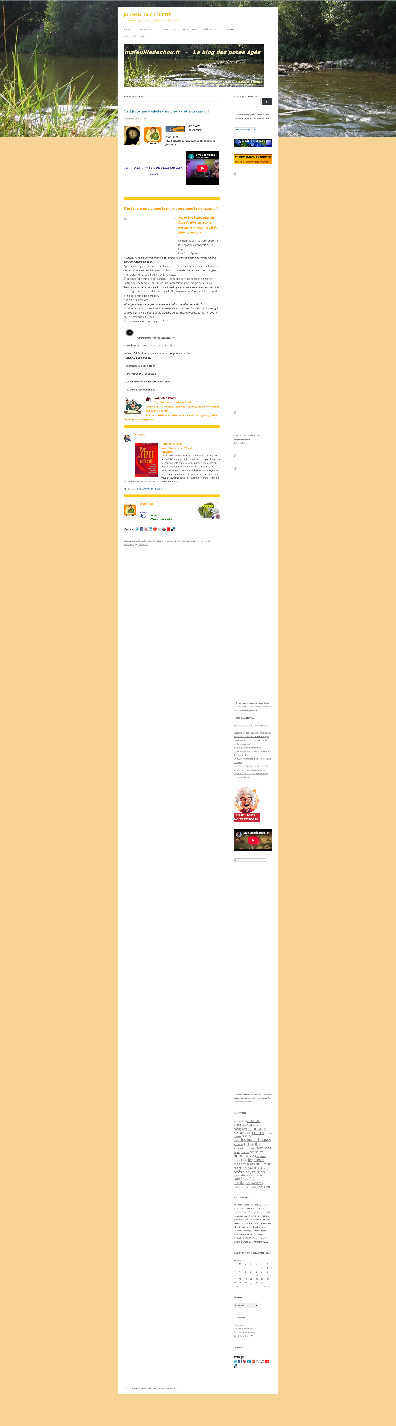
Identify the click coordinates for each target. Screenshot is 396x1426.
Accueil (127, 29)
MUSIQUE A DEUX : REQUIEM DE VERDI (251, 766)
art (251, 1124)
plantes (266, 1169)
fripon (237, 1152)
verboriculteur (239, 1187)
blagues (240, 1128)
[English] (244, 125)
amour (253, 1120)
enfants (252, 1143)
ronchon (258, 1175)
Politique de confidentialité (135, 1388)
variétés (257, 1183)
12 (246, 1275)
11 (240, 1275)
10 (235, 1275)
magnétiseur (244, 1164)
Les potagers (189, 29)
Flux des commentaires (244, 1332)
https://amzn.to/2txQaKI (149, 488)
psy (197, 540)
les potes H (169, 540)
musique (262, 1164)
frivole (245, 1152)
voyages (264, 1186)
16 (268, 1275)
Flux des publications (243, 1328)
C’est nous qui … (146, 29)
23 (268, 1278)
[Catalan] (235, 125)
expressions (242, 1148)
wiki (177, 540)
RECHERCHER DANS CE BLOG (247, 96)
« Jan (236, 1286)
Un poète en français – (244, 1230)
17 (235, 1278)
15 (262, 1275)
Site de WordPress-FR (243, 1336)
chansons (257, 1128)
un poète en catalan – (243, 1204)
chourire (239, 1133)
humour (241, 1156)
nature (240, 1168)
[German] (253, 125)
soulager (203, 540)
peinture (255, 1168)
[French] (241, 125)
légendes (256, 1159)
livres (244, 1160)
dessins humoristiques (252, 1139)
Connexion (239, 1325)
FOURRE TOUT (233, 29)
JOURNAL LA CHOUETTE (147, 15)
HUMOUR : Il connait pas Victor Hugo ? (251, 736)
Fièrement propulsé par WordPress (164, 1388)
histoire (256, 1151)
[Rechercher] (267, 101)
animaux (241, 1124)
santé (238, 1178)
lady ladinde (261, 1156)
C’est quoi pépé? (168, 29)
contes (258, 1132)
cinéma (248, 1133)
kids (253, 1156)
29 (262, 1282)
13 (251, 1275)
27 (251, 1282)
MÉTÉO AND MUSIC (211, 29)
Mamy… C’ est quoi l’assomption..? (249, 769)
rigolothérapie (243, 1175)
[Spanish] (238, 125)
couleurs (237, 1136)
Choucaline (158, 540)
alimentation (240, 1121)
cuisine (247, 1136)
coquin (268, 1133)
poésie (239, 1171)
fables (253, 1149)
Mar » (266, 1286)
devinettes (238, 1144)
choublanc (143, 544)
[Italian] (247, 125)
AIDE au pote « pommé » (135, 36)
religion (258, 1171)
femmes (264, 1147)
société (249, 1178)
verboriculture (252, 1187)
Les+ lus (237, 1160)
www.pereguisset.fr (242, 439)
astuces (257, 1125)
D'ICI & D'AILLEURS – (243, 1238)
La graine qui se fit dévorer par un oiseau (252, 732)
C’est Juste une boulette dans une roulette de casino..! (166, 111)
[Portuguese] (250, 125)
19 (246, 1278)
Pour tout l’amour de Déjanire (247, 747)
